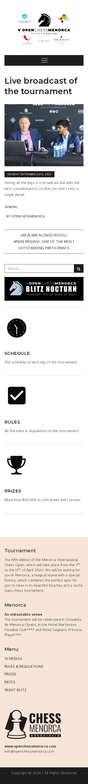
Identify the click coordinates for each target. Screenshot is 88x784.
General (11, 207)
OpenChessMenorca (28, 216)
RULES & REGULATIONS (24, 666)
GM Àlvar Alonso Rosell (44, 235)
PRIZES (10, 674)
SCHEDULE (13, 658)
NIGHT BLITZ (15, 690)
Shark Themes (72, 778)
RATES (9, 682)
